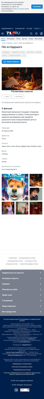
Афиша (9, 43)
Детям (24, 39)
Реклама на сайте (9, 289)
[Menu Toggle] (2, 34)
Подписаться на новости (13, 273)
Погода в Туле (30, 261)
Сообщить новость (10, 278)
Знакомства (20, 28)
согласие (20, 9)
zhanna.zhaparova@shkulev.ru (15, 352)
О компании (7, 300)
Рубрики (6, 284)
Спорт (31, 39)
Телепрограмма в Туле (29, 264)
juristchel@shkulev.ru (25, 342)
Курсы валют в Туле (27, 258)
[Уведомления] (36, 34)
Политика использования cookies (22, 367)
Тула (3, 43)
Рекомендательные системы (22, 370)
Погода (29, 28)
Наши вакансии (9, 306)
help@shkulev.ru (26, 345)
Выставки (38, 39)
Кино (3, 39)
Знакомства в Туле (15, 261)
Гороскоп (13, 258)
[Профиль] (41, 34)
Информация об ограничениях (22, 364)
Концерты (11, 39)
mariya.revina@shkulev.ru (15, 355)
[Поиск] (31, 34)
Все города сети (9, 312)
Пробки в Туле (12, 264)
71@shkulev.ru (31, 339)
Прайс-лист (7, 295)
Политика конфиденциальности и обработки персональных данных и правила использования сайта (22, 373)
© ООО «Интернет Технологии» (22, 385)
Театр (18, 39)
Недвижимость (7, 28)
